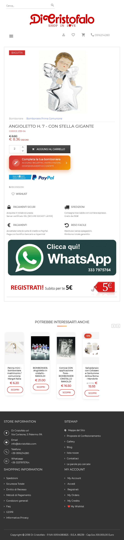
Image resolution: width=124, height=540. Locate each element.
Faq (8, 506)
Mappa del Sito (76, 430)
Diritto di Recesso (16, 489)
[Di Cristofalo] (62, 15)
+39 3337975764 (20, 462)
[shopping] (83, 35)
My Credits (73, 500)
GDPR (9, 512)
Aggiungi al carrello (51, 149)
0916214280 (102, 35)
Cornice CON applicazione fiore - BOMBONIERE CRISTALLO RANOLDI (66, 375)
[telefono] (92, 35)
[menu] (11, 36)
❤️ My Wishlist (75, 506)
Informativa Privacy (17, 517)
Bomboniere (16, 118)
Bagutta (17, 52)
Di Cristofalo (38, 534)
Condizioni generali (17, 500)
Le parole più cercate (78, 464)
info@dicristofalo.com (23, 443)
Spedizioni (12, 478)
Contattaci (73, 458)
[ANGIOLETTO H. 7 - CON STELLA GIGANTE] (62, 52)
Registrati (73, 489)
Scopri (15, 390)
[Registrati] (62, 288)
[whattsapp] (62, 258)
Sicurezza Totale (15, 483)
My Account (74, 478)
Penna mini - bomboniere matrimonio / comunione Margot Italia (14, 373)
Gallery (71, 441)
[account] (63, 35)
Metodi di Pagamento (18, 495)
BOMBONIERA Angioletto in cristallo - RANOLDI (40, 372)
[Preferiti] (73, 35)
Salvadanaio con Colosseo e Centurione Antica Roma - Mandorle (92, 373)
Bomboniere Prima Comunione (44, 118)
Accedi (71, 483)
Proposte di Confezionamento (84, 435)
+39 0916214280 (20, 453)
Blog (69, 447)
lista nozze (73, 452)
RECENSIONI (17, 187)
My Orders (73, 495)
